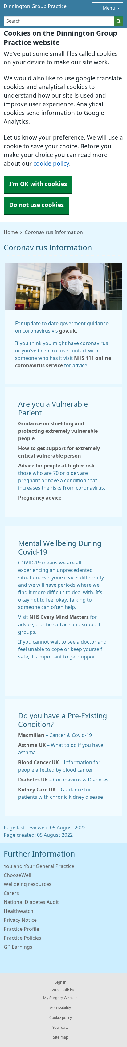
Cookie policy (60, 1017)
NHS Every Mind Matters (59, 617)
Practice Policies (22, 937)
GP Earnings (18, 946)
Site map (60, 1037)
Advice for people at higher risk (56, 465)
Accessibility (60, 1008)
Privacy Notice (20, 919)
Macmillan (31, 735)
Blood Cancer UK (38, 762)
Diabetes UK (33, 779)
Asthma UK (32, 745)
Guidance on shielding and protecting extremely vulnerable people (58, 431)
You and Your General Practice (39, 866)
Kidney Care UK (37, 789)
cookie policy (51, 164)
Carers (11, 893)
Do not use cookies (36, 205)
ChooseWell (17, 875)
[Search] (118, 21)
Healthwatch (18, 911)
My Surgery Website (60, 998)
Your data (60, 1027)
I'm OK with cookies (38, 184)
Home (11, 232)
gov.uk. (68, 330)
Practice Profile (21, 928)
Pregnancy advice (39, 497)
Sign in (60, 982)
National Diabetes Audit (31, 902)
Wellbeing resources (27, 884)
